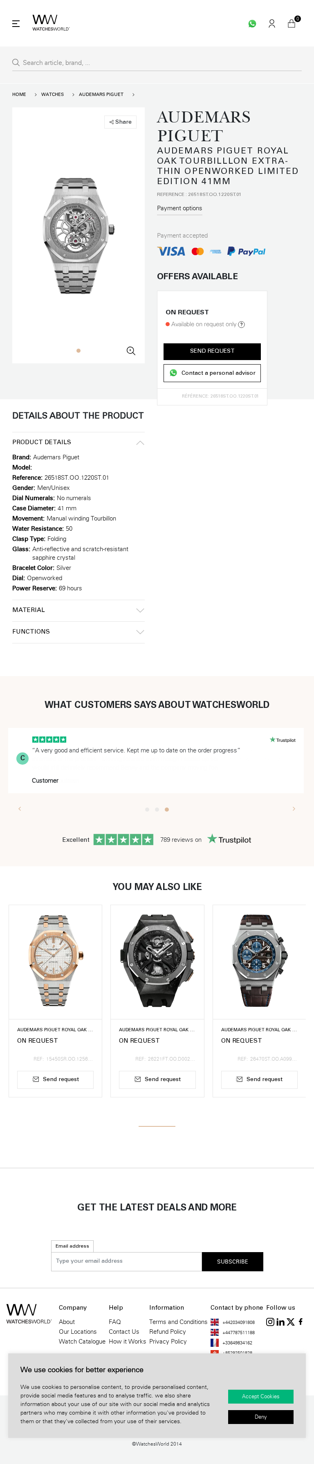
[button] (78, 350)
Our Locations (78, 1331)
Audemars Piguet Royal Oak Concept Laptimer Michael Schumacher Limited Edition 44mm (157, 1030)
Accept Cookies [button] (261, 1396)
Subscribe (232, 1262)
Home (19, 94)
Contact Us (124, 1331)
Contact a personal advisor (219, 374)
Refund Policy (167, 1331)
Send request (212, 351)
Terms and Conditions (178, 1322)
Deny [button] (261, 1417)
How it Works (127, 1341)
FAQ (115, 1322)
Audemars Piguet (101, 94)
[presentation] (19, 808)
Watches (52, 94)
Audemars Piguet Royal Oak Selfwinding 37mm (55, 1030)
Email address (72, 1246)
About (67, 1322)
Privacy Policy (168, 1341)
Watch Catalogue (82, 1341)
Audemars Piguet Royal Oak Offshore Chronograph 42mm (259, 1030)
